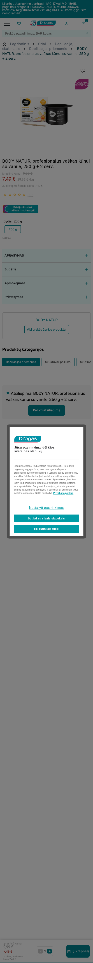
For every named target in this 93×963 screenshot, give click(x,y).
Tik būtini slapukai (46, 529)
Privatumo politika (63, 493)
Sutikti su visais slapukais (46, 518)
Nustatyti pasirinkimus (46, 507)
